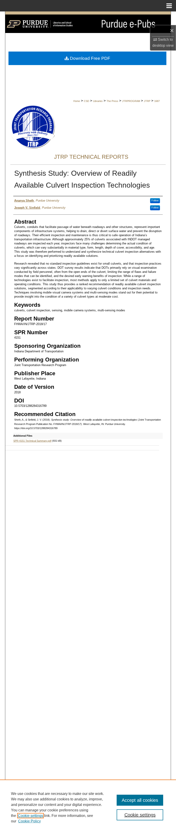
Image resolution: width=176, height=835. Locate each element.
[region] (88, 807)
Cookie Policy (29, 821)
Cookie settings (30, 816)
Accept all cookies (140, 800)
